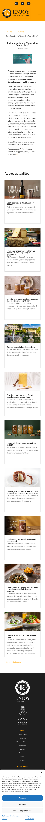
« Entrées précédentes (12, 662)
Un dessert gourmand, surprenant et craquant (21, 540)
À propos (22, 749)
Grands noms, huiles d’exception (21, 347)
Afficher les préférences (23, 811)
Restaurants (22, 745)
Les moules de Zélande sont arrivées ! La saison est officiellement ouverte (22, 589)
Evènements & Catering (22, 742)
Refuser (22, 804)
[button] (41, 772)
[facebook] (16, 3)
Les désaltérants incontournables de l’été (21, 444)
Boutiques (23, 738)
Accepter (22, 798)
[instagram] (28, 3)
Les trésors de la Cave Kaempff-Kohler (21, 204)
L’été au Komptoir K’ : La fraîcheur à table (22, 636)
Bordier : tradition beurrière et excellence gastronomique (20, 396)
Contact (22, 760)
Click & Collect (22, 734)
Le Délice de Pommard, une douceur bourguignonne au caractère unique (22, 492)
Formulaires (22, 753)
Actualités (20, 32)
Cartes (22, 756)
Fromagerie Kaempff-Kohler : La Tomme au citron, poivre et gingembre (21, 253)
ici (17, 154)
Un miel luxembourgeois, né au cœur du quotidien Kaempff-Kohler (22, 300)
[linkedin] (22, 3)
